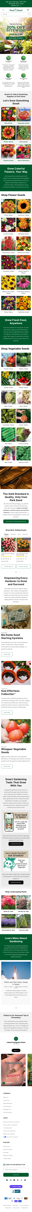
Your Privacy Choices (12, 1137)
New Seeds (8, 123)
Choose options (8, 566)
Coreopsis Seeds (8, 271)
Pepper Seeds (23, 369)
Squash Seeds (8, 387)
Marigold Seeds (23, 234)
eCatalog (5, 1152)
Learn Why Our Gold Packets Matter (16, 521)
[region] (16, 3)
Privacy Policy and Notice (10, 1125)
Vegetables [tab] (13, 534)
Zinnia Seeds (8, 215)
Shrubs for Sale (23, 911)
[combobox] (16, 14)
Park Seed (8, 1205)
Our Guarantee (7, 1106)
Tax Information (7, 1128)
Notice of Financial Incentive (11, 1122)
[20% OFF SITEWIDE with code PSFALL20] (16, 35)
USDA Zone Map (7, 1149)
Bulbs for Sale (8, 911)
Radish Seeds (23, 387)
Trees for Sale (23, 930)
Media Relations (7, 1103)
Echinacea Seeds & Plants (23, 292)
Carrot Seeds (23, 425)
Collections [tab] (25, 534)
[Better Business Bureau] (16, 1191)
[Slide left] (12, 572)
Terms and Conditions (9, 1131)
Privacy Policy (15, 1205)
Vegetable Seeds (23, 123)
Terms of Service (16, 1207)
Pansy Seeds (8, 312)
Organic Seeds (8, 160)
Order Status (6, 1146)
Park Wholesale (7, 1112)
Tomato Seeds (8, 369)
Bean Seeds (8, 406)
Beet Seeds (8, 462)
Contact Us (6, 1100)
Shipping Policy (24, 1207)
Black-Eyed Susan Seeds (8, 292)
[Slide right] (19, 572)
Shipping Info (7, 1109)
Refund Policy (8, 1207)
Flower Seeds (8, 142)
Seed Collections (23, 160)
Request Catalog (7, 1155)
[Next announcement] (29, 3)
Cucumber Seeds (8, 425)
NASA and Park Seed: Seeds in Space (16, 983)
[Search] (29, 14)
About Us (5, 1097)
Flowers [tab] (6, 534)
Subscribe (16, 1174)
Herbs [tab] (18, 534)
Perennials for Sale (8, 930)
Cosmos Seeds (8, 234)
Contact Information (24, 1205)
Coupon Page (7, 1158)
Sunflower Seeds (23, 215)
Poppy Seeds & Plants (24, 272)
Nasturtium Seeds (24, 252)
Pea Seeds (8, 443)
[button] (3, 10)
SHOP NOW (7, 654)
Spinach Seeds (23, 462)
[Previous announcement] (3, 3)
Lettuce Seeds (23, 443)
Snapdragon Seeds (8, 252)
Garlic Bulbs (23, 406)
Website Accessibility (9, 1134)
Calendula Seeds (23, 312)
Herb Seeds (24, 142)
